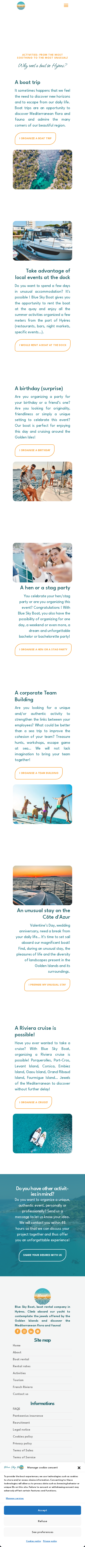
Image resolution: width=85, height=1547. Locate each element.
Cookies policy (33, 1541)
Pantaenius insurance (28, 1416)
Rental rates (21, 1366)
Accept (42, 1510)
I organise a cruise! (33, 1102)
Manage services (15, 1498)
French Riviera (22, 1387)
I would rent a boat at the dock (42, 345)
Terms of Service (24, 1457)
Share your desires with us (42, 1255)
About (17, 1352)
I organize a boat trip (35, 138)
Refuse (42, 1521)
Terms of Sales (23, 1450)
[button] (79, 1468)
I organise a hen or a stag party (43, 649)
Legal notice (21, 1429)
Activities (19, 1373)
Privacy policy (50, 1541)
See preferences (42, 1532)
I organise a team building (38, 773)
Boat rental (21, 1359)
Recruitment (21, 1422)
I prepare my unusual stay (47, 985)
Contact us (20, 1394)
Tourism (18, 1380)
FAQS (16, 1409)
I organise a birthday (34, 450)
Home (17, 1345)
